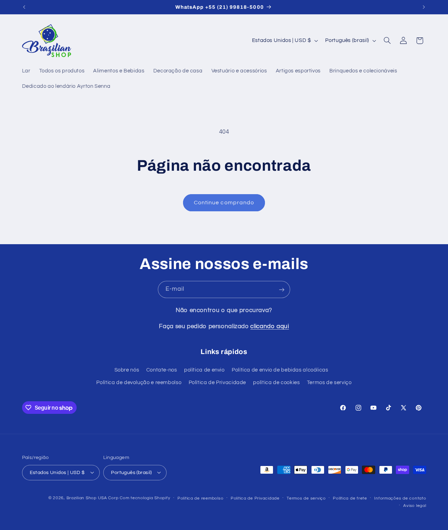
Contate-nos (161, 370)
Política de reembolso (200, 498)
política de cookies (276, 383)
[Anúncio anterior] (24, 7)
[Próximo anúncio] (424, 7)
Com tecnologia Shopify (145, 498)
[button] (387, 41)
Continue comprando (224, 202)
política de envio (204, 370)
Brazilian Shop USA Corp (92, 498)
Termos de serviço (329, 383)
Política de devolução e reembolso (138, 383)
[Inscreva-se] (282, 289)
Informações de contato (400, 498)
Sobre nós (126, 370)
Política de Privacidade (217, 383)
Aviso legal (414, 505)
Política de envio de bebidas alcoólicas (280, 370)
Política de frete (350, 498)
